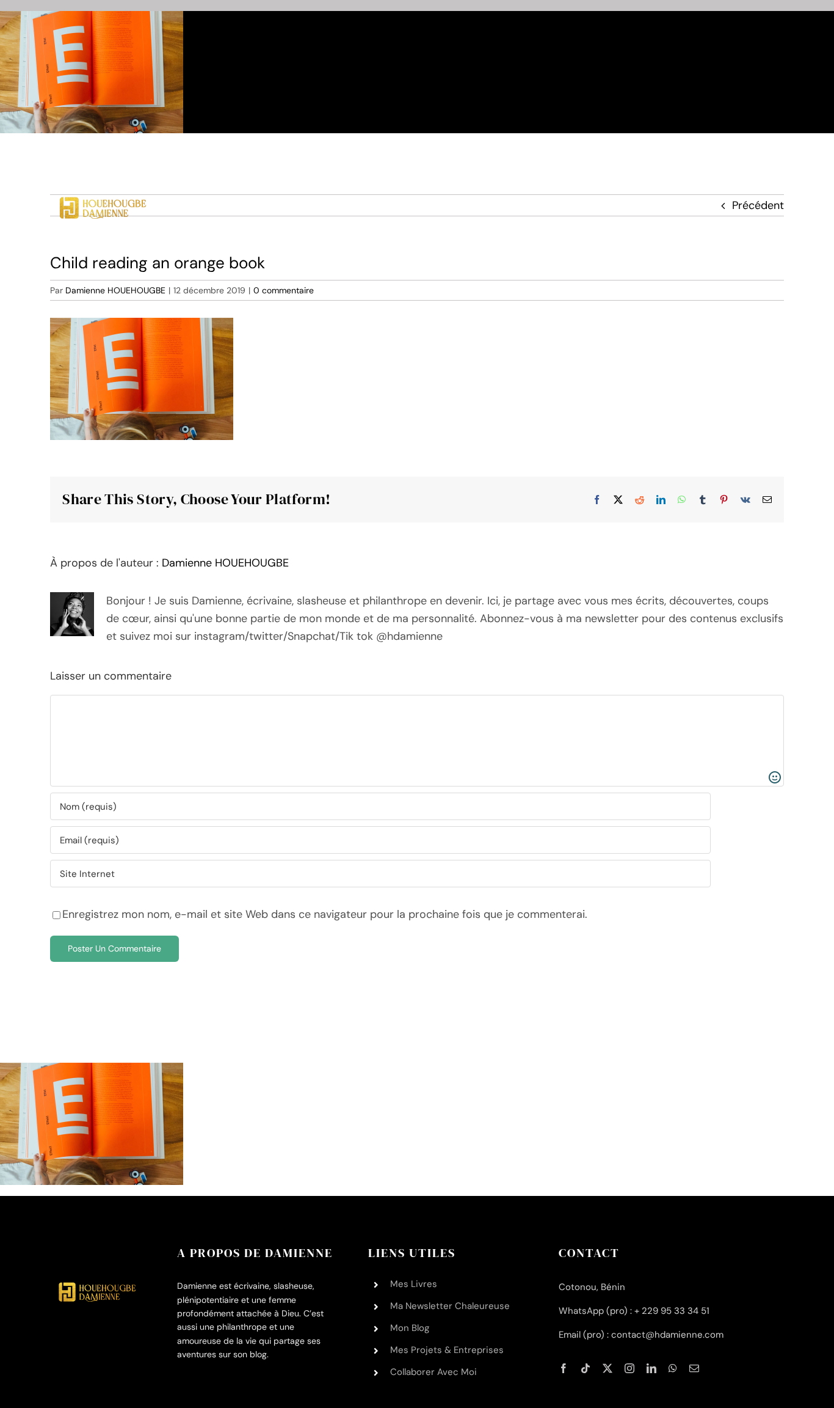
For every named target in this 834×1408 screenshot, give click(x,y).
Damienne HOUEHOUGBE (115, 290)
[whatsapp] (673, 1368)
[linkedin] (651, 1368)
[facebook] (563, 1368)
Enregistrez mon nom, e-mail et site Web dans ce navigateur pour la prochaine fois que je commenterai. (324, 914)
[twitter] (607, 1368)
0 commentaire (283, 290)
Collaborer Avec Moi (433, 1372)
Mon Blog (409, 1328)
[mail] (694, 1368)
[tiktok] (585, 1368)
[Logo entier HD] (101, 162)
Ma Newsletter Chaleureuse (450, 1306)
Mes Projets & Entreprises (447, 1350)
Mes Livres (413, 1284)
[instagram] (629, 1368)
